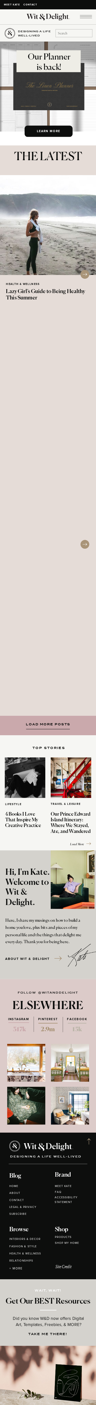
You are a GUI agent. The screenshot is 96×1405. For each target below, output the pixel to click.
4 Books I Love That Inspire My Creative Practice (23, 820)
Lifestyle (13, 804)
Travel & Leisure (65, 804)
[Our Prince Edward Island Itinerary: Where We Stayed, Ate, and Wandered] (71, 778)
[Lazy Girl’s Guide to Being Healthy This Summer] (48, 225)
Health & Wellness (22, 284)
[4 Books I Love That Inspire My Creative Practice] (25, 778)
